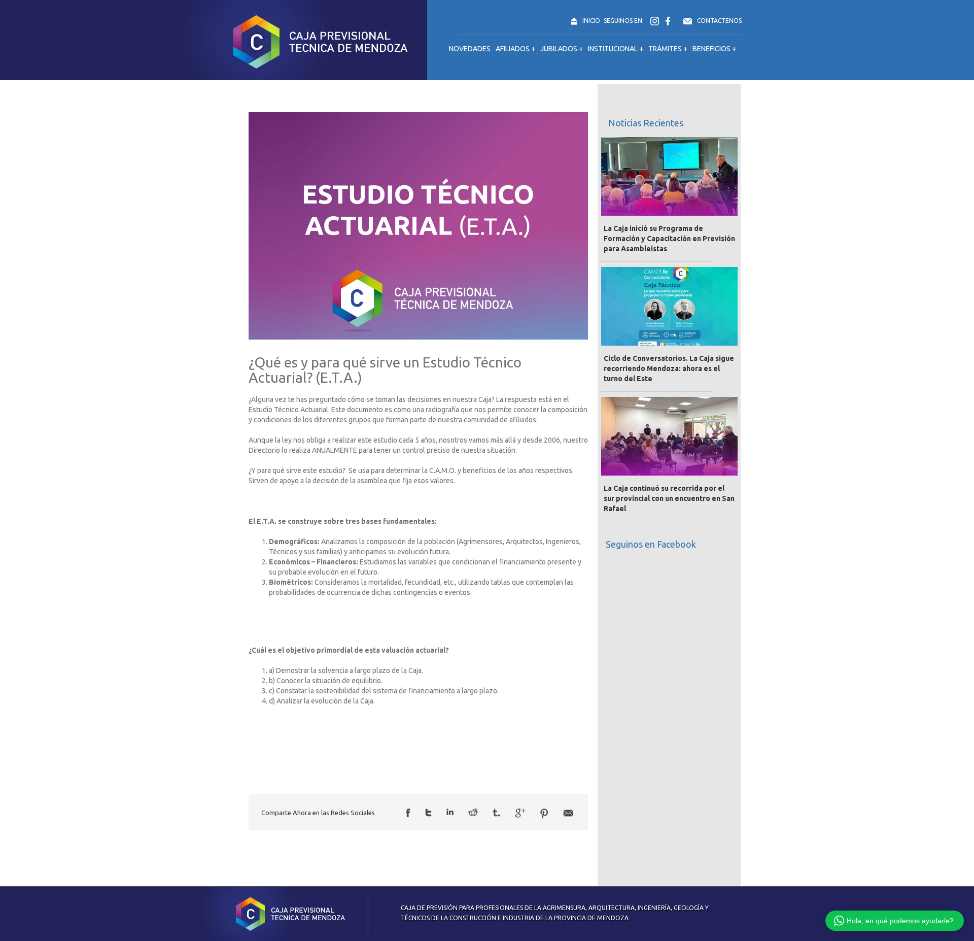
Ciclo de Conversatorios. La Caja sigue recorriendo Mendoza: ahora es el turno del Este (669, 368)
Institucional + (615, 49)
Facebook (408, 813)
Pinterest (544, 814)
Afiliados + (515, 49)
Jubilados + (561, 49)
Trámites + (667, 49)
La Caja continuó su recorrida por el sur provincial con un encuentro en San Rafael (669, 498)
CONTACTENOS (719, 20)
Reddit (473, 812)
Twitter (428, 813)
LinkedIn (450, 812)
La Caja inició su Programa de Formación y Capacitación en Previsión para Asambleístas (669, 238)
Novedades (470, 49)
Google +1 (520, 813)
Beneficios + (714, 49)
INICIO (591, 20)
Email (568, 813)
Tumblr (496, 813)
